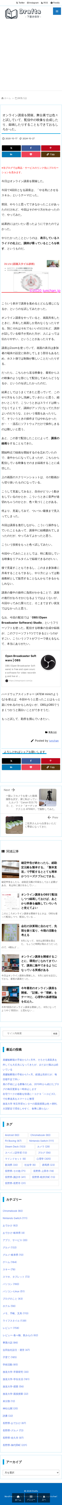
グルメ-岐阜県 (13, 1254)
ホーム (7, 98)
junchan (54, 740)
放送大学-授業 (13, 1386)
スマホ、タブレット (16, 1276)
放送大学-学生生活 (16, 1379)
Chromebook (40, 1134)
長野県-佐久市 (13, 1437)
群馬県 (48, 1164)
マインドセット (15, 1158)
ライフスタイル (14, 1320)
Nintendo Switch (41, 1140)
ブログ (44, 1152)
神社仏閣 (10, 1408)
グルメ (10, 1247)
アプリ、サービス (15, 1240)
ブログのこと (13, 1298)
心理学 (44, 1158)
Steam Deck (15, 1146)
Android (12, 1134)
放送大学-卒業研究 (16, 1371)
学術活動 (10, 1364)
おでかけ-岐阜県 (14, 1232)
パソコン (11, 1283)
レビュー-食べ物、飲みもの (20, 1335)
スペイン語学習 (16, 1152)
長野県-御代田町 (15, 1444)
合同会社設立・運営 (16, 1349)
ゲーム (10, 1262)
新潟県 (11, 1164)
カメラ (43, 1146)
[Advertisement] (31, 57)
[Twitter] (11, 148)
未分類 (9, 1401)
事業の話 (22, 98)
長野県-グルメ (13, 1430)
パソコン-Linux (14, 1291)
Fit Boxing (13, 1140)
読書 (8, 1415)
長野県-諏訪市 (15, 1176)
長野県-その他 (15, 1170)
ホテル (9, 1305)
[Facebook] (31, 148)
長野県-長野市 (15, 1183)
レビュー (11, 1327)
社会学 (30, 1164)
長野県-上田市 (43, 1170)
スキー (9, 1269)
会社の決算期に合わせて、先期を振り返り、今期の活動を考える (39, 930)
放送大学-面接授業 (15, 1393)
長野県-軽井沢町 (43, 1176)
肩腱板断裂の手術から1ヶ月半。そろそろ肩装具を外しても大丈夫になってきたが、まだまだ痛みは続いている (30, 1064)
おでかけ (10, 1225)
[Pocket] (31, 154)
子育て (10, 1357)
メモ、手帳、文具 (15, 1313)
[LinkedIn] (11, 154)
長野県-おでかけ (14, 1423)
